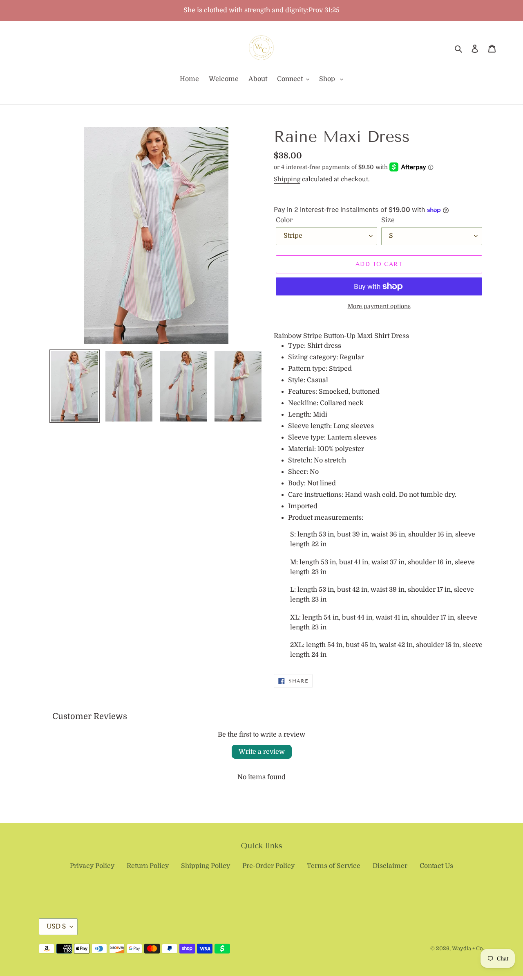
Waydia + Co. (468, 948)
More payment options (379, 306)
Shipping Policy (205, 866)
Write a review (262, 751)
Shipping (287, 179)
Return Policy (148, 866)
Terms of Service (333, 866)
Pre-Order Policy (268, 866)
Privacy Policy (92, 866)
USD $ (56, 926)
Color (284, 220)
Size (388, 220)
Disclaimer (390, 866)
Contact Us (436, 866)
